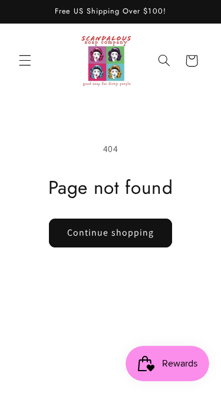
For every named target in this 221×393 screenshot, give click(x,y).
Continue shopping (110, 232)
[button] (24, 60)
